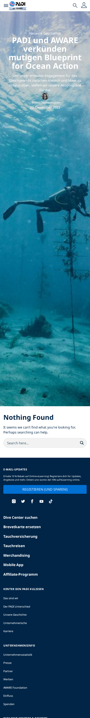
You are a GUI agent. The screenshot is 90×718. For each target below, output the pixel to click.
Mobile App (13, 564)
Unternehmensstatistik (17, 655)
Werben (8, 679)
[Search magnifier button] (81, 443)
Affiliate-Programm (20, 574)
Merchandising (16, 555)
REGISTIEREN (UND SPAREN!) (45, 489)
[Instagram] (14, 501)
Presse (7, 663)
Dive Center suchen (20, 517)
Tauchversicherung (20, 536)
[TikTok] (51, 501)
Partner (8, 671)
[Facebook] (32, 501)
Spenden (8, 704)
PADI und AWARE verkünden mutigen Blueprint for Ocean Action (45, 53)
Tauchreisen (14, 545)
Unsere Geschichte (15, 615)
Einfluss (8, 696)
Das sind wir (10, 598)
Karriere (8, 631)
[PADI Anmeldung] (84, 6)
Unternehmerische (15, 623)
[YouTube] (41, 501)
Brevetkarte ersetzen (22, 526)
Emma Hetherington (46, 102)
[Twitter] (23, 501)
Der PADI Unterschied (16, 606)
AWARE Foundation (15, 687)
